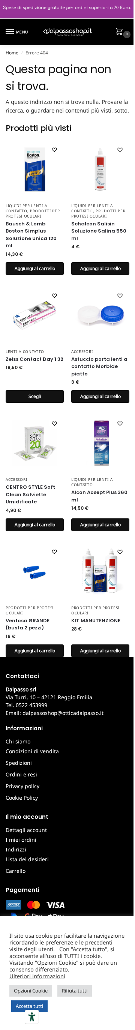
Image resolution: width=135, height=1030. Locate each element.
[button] (120, 32)
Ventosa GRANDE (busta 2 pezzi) (28, 624)
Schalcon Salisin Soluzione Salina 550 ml (98, 231)
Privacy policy (22, 786)
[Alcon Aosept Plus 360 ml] (100, 443)
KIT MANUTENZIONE (95, 620)
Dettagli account (26, 829)
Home (12, 53)
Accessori (82, 351)
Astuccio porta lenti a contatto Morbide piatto (99, 366)
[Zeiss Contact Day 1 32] (35, 315)
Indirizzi (16, 849)
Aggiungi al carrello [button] (35, 268)
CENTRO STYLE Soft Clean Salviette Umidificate (30, 494)
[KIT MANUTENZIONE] (100, 571)
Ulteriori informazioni (37, 976)
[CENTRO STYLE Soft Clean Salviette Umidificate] (35, 443)
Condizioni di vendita (32, 751)
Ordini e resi (21, 774)
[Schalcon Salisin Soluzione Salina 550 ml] (100, 169)
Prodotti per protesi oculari (33, 213)
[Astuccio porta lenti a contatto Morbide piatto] (100, 315)
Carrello (16, 870)
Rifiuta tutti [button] (74, 990)
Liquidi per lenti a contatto (26, 208)
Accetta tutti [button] (29, 1006)
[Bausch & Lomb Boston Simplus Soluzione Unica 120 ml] (35, 169)
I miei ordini (21, 839)
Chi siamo (18, 741)
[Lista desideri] (54, 149)
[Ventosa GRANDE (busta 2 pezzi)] (35, 571)
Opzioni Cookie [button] (31, 990)
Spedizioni (19, 762)
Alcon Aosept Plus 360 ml (99, 496)
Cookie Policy (22, 797)
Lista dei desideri (27, 859)
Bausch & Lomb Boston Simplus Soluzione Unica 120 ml (31, 234)
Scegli (34, 396)
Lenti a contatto (25, 351)
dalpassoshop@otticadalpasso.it (63, 712)
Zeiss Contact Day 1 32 (34, 359)
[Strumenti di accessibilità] (32, 1017)
